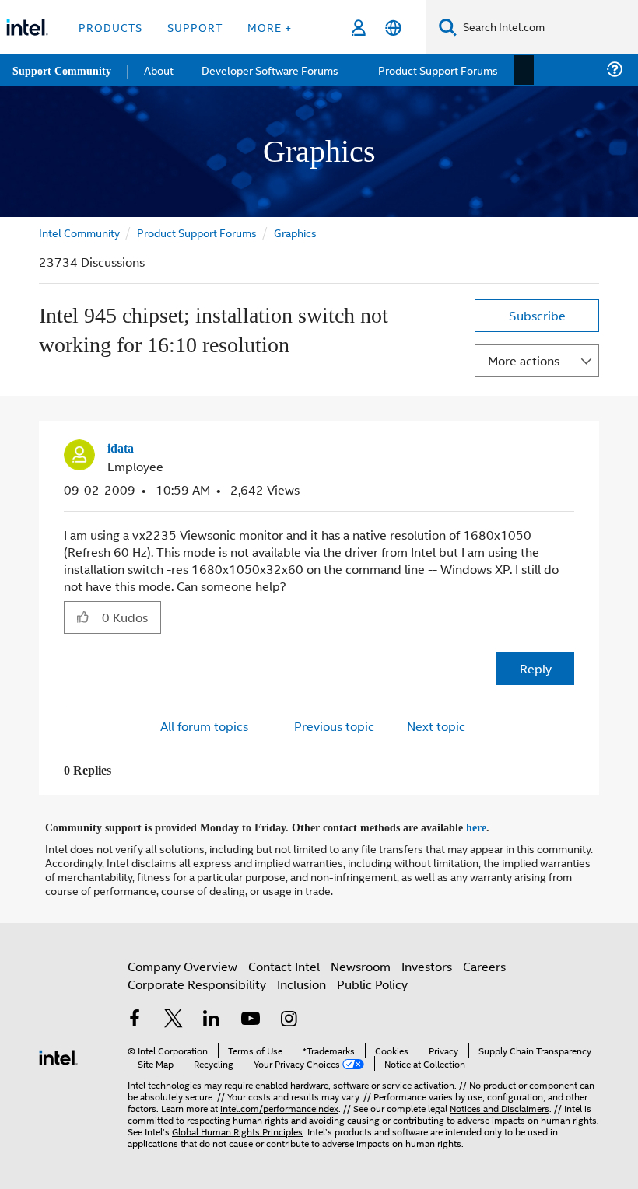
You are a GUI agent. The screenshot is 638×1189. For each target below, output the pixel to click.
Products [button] (110, 27)
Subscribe (537, 315)
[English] (393, 27)
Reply (536, 668)
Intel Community (79, 232)
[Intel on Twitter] (173, 1017)
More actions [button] (523, 360)
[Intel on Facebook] (134, 1017)
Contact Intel (284, 964)
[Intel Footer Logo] (58, 1053)
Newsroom (361, 964)
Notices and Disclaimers (499, 1105)
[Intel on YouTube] (250, 1017)
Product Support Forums (197, 232)
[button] (568, 452)
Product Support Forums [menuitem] (440, 69)
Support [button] (195, 27)
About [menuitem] (162, 69)
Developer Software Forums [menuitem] (273, 69)
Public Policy (372, 982)
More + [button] (269, 27)
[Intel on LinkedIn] (211, 1017)
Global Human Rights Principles (237, 1128)
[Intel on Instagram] (288, 1017)
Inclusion (301, 982)
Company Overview (182, 964)
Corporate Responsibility (197, 982)
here (489, 825)
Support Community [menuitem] (63, 70)
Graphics (295, 232)
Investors (426, 964)
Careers (484, 964)
